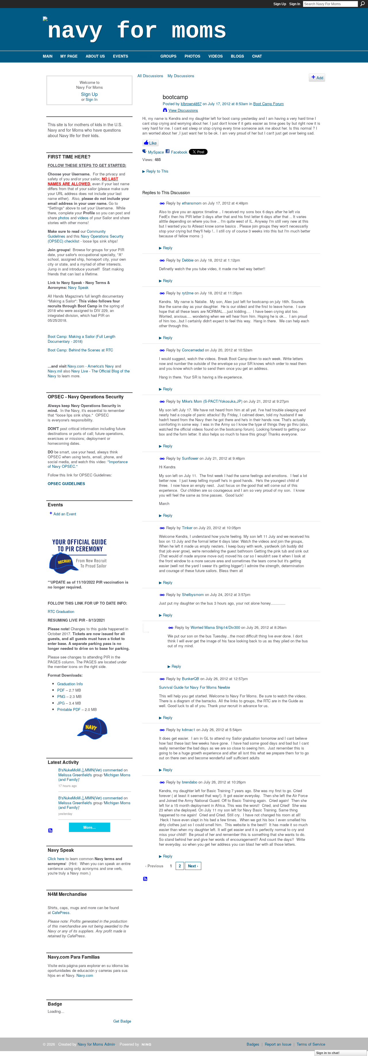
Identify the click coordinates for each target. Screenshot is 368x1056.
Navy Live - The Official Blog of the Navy (89, 373)
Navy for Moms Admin (96, 1044)
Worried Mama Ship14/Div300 (215, 627)
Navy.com (84, 975)
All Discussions (150, 75)
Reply (165, 247)
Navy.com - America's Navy (91, 366)
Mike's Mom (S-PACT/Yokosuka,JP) (212, 401)
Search (362, 3)
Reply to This (155, 171)
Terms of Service (311, 1044)
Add (320, 77)
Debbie (188, 260)
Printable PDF (68, 709)
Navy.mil (55, 371)
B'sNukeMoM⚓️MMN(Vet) (80, 770)
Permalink (162, 203)
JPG (61, 703)
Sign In (294, 4)
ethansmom (192, 203)
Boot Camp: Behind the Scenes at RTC (80, 350)
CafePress (61, 912)
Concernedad (193, 350)
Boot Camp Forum (268, 103)
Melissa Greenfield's (75, 774)
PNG (61, 696)
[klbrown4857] (150, 109)
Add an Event (64, 513)
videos (83, 217)
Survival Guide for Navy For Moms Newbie (194, 687)
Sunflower (190, 458)
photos (63, 217)
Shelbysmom (193, 594)
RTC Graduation (61, 611)
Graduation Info (70, 683)
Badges (253, 1044)
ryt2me (187, 293)
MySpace (156, 152)
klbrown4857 (191, 103)
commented (112, 770)
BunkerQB (190, 678)
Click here (56, 858)
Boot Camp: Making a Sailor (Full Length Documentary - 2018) (81, 339)
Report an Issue (278, 1044)
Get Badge (122, 1021)
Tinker (187, 527)
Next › (193, 865)
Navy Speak (78, 287)
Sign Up (279, 4)
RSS (50, 830)
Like (153, 143)
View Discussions (183, 110)
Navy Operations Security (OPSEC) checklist (86, 238)
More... (89, 827)
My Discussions (181, 75)
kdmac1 (188, 729)
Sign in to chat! (328, 1053)
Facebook (179, 152)
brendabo (189, 782)
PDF (61, 690)
